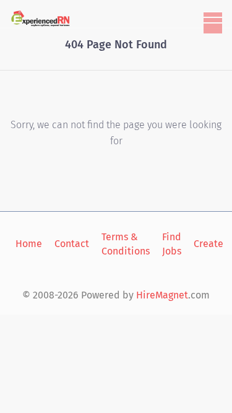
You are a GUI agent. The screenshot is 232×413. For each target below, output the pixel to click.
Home (28, 244)
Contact (71, 244)
